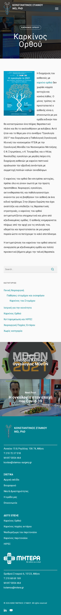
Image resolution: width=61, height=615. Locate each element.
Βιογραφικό (10, 485)
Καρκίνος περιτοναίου (16, 538)
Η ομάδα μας (10, 497)
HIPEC (7, 543)
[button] (56, 8)
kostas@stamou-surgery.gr (18, 462)
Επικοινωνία (10, 502)
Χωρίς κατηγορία (13, 330)
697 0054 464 (13, 457)
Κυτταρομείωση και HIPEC (18, 319)
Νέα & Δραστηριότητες (16, 491)
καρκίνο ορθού (44, 82)
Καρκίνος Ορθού (30, 27)
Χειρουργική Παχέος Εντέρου (19, 325)
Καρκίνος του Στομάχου (22, 300)
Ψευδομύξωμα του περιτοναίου (20, 532)
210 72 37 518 (13, 453)
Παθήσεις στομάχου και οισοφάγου (25, 295)
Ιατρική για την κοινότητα (18, 307)
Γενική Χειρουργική (14, 290)
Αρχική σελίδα (11, 479)
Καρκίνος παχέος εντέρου (18, 526)
